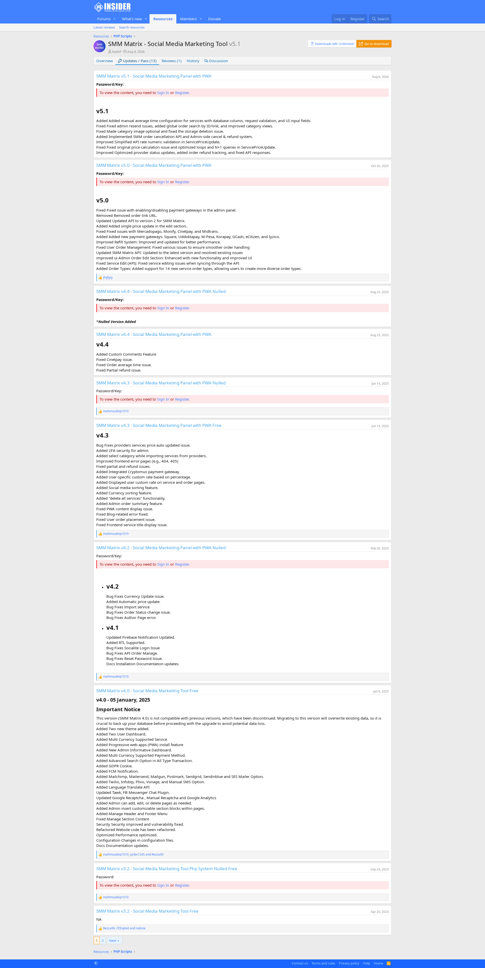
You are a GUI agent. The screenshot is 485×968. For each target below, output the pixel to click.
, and (133, 854)
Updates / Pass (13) (139, 60)
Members (188, 18)
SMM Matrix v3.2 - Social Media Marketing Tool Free (147, 911)
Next (112, 940)
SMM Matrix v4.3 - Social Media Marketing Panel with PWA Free (159, 425)
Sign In (163, 92)
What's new (132, 18)
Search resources (131, 27)
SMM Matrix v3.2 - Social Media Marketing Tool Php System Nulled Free (166, 868)
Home (378, 963)
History (193, 60)
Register (182, 92)
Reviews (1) (172, 60)
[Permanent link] (111, 111)
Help (366, 963)
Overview (104, 60)
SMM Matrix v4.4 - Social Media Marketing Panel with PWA (153, 334)
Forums (104, 18)
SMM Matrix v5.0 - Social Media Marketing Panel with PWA (153, 165)
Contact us (300, 963)
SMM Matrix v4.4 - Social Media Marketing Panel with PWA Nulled (161, 291)
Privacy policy (349, 963)
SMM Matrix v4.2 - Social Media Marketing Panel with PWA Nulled (161, 547)
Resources (163, 18)
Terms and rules (323, 963)
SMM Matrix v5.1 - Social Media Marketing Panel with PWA (153, 76)
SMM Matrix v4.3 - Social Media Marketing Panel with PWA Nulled (161, 383)
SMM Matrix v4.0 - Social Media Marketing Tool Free (147, 691)
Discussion (218, 60)
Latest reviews (104, 27)
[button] (114, 19)
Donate (214, 18)
